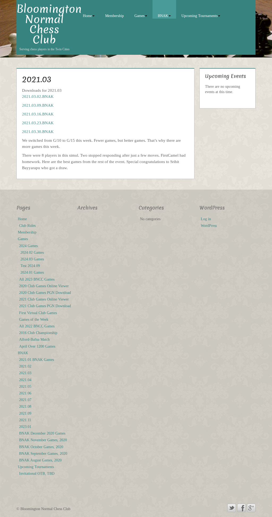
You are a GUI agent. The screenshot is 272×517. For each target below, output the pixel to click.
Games (139, 16)
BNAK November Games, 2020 (43, 440)
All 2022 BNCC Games (36, 326)
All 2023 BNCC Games (36, 279)
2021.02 (25, 366)
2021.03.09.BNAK (38, 105)
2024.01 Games (32, 272)
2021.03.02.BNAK (38, 96)
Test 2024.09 (30, 266)
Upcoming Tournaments (199, 16)
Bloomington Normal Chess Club (49, 24)
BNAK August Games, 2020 (40, 460)
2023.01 (25, 427)
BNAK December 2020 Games (42, 433)
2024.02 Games (32, 253)
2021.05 (25, 387)
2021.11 (25, 420)
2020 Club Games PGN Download (45, 293)
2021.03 (25, 373)
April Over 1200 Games (37, 346)
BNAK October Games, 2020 (41, 447)
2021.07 (25, 400)
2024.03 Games (32, 259)
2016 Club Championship (38, 333)
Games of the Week (33, 320)
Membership (114, 16)
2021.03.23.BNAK (38, 122)
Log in (206, 219)
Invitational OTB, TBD (36, 474)
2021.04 (25, 380)
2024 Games (28, 246)
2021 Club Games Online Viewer (44, 299)
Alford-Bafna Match (34, 339)
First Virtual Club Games (38, 313)
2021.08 (25, 406)
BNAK (163, 16)
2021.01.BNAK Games (36, 360)
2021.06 (25, 393)
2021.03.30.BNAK (38, 131)
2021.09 (25, 413)
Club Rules (27, 226)
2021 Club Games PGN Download (45, 306)
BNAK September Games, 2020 (43, 454)
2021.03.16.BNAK (38, 114)
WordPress (209, 226)
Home (87, 16)
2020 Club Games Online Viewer (44, 286)
